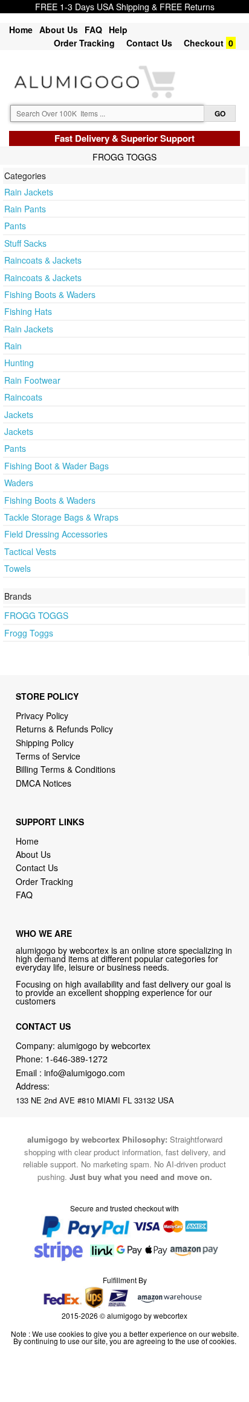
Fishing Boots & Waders (49, 294)
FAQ (93, 30)
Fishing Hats (28, 311)
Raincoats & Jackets (43, 260)
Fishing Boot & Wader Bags (56, 466)
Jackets (18, 414)
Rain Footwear (32, 380)
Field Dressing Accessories (56, 534)
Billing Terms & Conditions (65, 769)
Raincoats (23, 397)
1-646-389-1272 (76, 1059)
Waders (18, 483)
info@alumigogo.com (84, 1073)
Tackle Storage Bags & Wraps (61, 517)
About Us (58, 30)
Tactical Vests (30, 551)
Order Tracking (84, 43)
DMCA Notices (43, 783)
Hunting (19, 363)
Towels (17, 568)
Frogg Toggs (28, 633)
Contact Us (149, 43)
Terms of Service (48, 756)
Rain (13, 346)
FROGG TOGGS (36, 615)
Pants (15, 226)
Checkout (204, 43)
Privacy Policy (42, 715)
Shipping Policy (46, 743)
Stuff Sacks (25, 243)
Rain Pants (25, 209)
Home (21, 30)
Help (118, 30)
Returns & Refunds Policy (64, 729)
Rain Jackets (28, 192)
